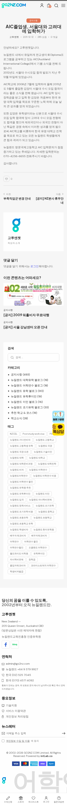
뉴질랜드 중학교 (46, 511)
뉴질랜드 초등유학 (19, 517)
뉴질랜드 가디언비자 (20, 439)
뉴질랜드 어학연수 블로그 (27, 385)
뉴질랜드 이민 (42, 493)
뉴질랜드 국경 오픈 (19, 451)
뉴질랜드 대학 (17, 457)
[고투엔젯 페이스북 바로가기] (6, 645)
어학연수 (14, 541)
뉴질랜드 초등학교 (43, 517)
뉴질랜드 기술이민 (43, 451)
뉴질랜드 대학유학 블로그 (27, 380)
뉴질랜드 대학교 (37, 457)
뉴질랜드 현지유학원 (44, 529)
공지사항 (33, 20)
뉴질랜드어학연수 (19, 475)
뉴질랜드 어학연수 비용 (44, 475)
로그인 (34, 266)
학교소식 (16, 418)
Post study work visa (33, 433)
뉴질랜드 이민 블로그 (24, 402)
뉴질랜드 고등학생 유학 (21, 445)
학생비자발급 (16, 571)
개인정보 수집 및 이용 (18, 741)
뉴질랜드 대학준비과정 (21, 463)
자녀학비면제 (16, 559)
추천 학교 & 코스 (21, 413)
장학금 (32, 559)
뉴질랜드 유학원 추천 (20, 487)
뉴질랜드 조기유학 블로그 (27, 407)
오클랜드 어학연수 (38, 547)
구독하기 (62, 733)
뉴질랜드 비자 (17, 469)
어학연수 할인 (31, 541)
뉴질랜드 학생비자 (19, 529)
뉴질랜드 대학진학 (47, 463)
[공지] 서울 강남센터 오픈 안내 (25, 327)
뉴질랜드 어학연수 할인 (21, 481)
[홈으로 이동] (14, 5)
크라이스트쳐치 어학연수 (43, 565)
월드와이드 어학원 (19, 553)
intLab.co (47, 756)
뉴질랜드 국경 (45, 445)
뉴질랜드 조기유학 (45, 505)
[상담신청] (59, 798)
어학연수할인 (16, 547)
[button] (63, 5)
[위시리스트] (33, 798)
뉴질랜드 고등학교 (45, 439)
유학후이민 (39, 553)
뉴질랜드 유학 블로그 (24, 391)
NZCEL (13, 433)
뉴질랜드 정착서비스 (20, 505)
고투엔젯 (14, 238)
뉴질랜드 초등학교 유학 (21, 523)
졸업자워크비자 (18, 565)
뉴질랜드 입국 (17, 499)
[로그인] (42, 5)
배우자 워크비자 (18, 535)
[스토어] (20, 798)
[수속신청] (8, 798)
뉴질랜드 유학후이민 (24, 396)
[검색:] (33, 357)
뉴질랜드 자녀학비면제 (40, 499)
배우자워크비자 (39, 535)
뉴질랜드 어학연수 (38, 469)
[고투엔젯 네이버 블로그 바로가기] (15, 645)
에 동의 (22, 740)
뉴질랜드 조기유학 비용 (21, 511)
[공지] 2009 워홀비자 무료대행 (26, 315)
